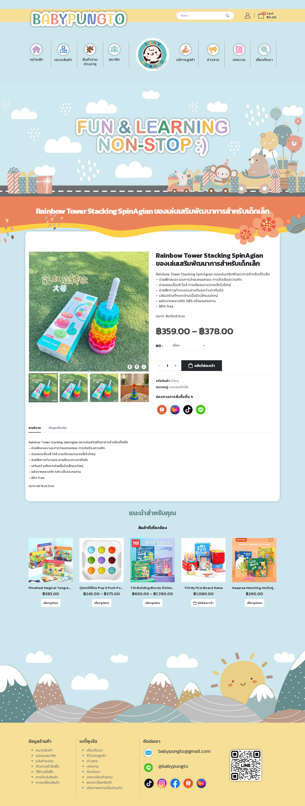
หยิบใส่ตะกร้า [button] (205, 603)
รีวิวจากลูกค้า (248, 74)
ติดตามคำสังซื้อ (47, 766)
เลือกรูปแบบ (50, 603)
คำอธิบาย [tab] (35, 428)
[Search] (227, 15)
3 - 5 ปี (96, 68)
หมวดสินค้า (44, 750)
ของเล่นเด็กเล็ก (178, 387)
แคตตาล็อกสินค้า (251, 84)
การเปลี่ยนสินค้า (179, 84)
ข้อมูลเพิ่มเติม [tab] (58, 428)
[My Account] (247, 16)
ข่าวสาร (92, 761)
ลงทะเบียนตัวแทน (252, 79)
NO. (159, 345)
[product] (51, 560)
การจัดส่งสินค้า (178, 79)
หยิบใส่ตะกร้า (204, 365)
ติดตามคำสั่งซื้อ (179, 68)
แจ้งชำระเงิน (176, 63)
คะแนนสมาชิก (46, 755)
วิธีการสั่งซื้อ (176, 74)
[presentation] (29, 311)
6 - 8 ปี (96, 74)
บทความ (93, 766)
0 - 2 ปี (96, 63)
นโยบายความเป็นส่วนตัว (104, 787)
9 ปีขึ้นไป (97, 79)
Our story (246, 63)
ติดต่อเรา (246, 68)
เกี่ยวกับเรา (95, 750)
